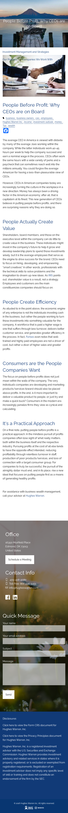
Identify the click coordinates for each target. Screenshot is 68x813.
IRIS (50, 275)
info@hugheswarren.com (23, 587)
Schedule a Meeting (19, 559)
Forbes (30, 336)
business (10, 118)
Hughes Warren (35, 495)
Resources (9, 67)
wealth (11, 125)
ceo (37, 118)
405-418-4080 (18, 579)
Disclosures (9, 89)
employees (47, 118)
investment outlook (43, 122)
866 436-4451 (28, 583)
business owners (25, 118)
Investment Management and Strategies (26, 51)
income (28, 122)
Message (20, 661)
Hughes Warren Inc (12, 122)
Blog (17, 74)
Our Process (10, 59)
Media (6, 74)
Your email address (26, 635)
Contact (7, 82)
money (58, 122)
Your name (21, 623)
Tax (4, 125)
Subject (19, 648)
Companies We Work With (37, 59)
